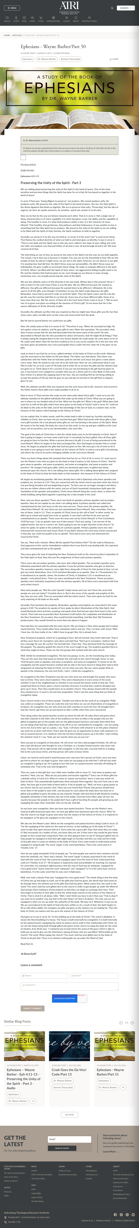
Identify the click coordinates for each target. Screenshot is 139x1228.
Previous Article (28, 165)
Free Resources (92, 1175)
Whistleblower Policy (121, 1194)
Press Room (118, 1190)
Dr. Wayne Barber (47, 59)
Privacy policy (103, 1221)
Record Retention (120, 1198)
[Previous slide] (121, 1023)
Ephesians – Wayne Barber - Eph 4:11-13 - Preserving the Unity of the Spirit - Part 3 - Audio (23, 1079)
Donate (124, 8)
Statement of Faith (120, 1183)
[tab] (17, 1023)
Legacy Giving (36, 1197)
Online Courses (65, 1171)
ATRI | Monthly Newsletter (42, 1175)
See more (69, 1115)
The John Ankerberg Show (14, 1173)
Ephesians (27, 59)
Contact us (87, 1221)
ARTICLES (17, 35)
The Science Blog (38, 1179)
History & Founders (120, 1179)
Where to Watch (10, 1181)
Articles (34, 1171)
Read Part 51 (27, 944)
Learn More (111, 1151)
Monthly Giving (37, 1201)
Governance (118, 1187)
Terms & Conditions (125, 1221)
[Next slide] (132, 1023)
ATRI (33, 1190)
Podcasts (7, 1192)
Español (89, 1179)
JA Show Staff (28, 53)
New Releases (91, 1171)
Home (7, 35)
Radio (6, 1196)
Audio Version (27, 170)
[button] (112, 8)
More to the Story (11, 1177)
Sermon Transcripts (70, 59)
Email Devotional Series (68, 1175)
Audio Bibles (36, 1193)
